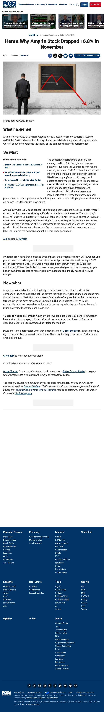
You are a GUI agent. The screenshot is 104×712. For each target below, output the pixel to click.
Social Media (60, 590)
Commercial (34, 590)
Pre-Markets (60, 569)
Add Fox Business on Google (88, 56)
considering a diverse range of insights (36, 389)
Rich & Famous (9, 590)
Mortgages (8, 537)
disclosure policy (23, 393)
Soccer (84, 603)
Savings (6, 550)
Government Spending (38, 537)
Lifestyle (8, 581)
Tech (58, 581)
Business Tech (61, 596)
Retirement (8, 559)
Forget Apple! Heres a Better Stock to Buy (23, 180)
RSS (60, 686)
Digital (58, 586)
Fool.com (24, 56)
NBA (83, 590)
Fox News (59, 659)
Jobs (57, 626)
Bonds (58, 553)
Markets (52, 5)
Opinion (7, 618)
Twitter (55, 56)
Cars (5, 596)
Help (70, 692)
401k (5, 556)
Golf (83, 606)
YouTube (45, 686)
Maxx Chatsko (10, 371)
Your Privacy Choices (57, 692)
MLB (83, 593)
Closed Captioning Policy (85, 692)
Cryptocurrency (61, 543)
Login (84, 5)
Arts (5, 606)
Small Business (35, 543)
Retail (57, 566)
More (72, 5)
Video (32, 618)
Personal (33, 586)
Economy (41, 5)
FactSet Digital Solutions (35, 698)
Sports (85, 581)
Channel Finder (61, 623)
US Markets (60, 540)
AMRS (6, 238)
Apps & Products (62, 669)
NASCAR (85, 596)
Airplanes (7, 599)
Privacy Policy (61, 633)
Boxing (84, 599)
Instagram (39, 686)
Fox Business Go (62, 665)
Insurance (7, 553)
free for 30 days (32, 386)
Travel (6, 593)
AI (56, 606)
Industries (59, 563)
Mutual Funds (61, 572)
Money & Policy (35, 540)
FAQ (57, 636)
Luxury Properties (36, 593)
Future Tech (60, 603)
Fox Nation (59, 662)
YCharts (23, 238)
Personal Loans (9, 546)
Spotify (70, 686)
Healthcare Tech (62, 599)
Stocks (58, 537)
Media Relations (62, 639)
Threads (60, 56)
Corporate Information (64, 643)
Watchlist (63, 5)
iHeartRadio (75, 686)
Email (71, 56)
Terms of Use (61, 630)
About (58, 618)
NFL (82, 586)
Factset (83, 695)
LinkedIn (55, 686)
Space (58, 609)
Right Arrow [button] (99, 21)
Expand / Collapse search (77, 5)
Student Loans (9, 540)
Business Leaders (62, 559)
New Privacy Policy (35, 692)
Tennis (84, 609)
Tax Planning (8, 563)
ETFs (57, 556)
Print (65, 56)
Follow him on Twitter (74, 371)
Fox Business (9, 4)
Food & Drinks (9, 603)
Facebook (50, 56)
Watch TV (95, 5)
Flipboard (50, 686)
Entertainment (9, 586)
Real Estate (35, 581)
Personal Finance (26, 5)
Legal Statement (52, 698)
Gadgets (58, 593)
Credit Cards (8, 543)
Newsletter (65, 686)
